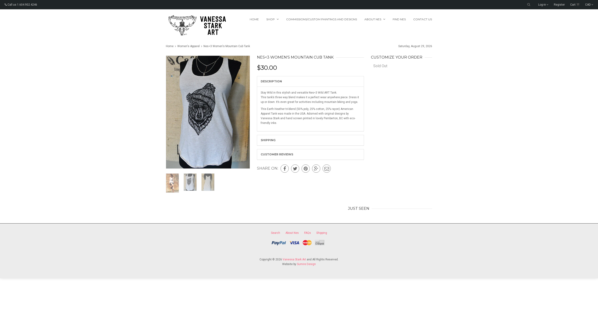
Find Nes (399, 19)
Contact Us (422, 19)
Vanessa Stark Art (294, 259)
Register (559, 4)
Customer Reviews (277, 154)
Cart (573, 4)
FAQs (307, 232)
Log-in (542, 4)
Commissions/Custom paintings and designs (321, 19)
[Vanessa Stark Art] (196, 25)
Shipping (268, 140)
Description (271, 81)
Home (254, 19)
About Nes (292, 232)
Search (275, 232)
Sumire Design (306, 264)
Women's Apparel (188, 46)
